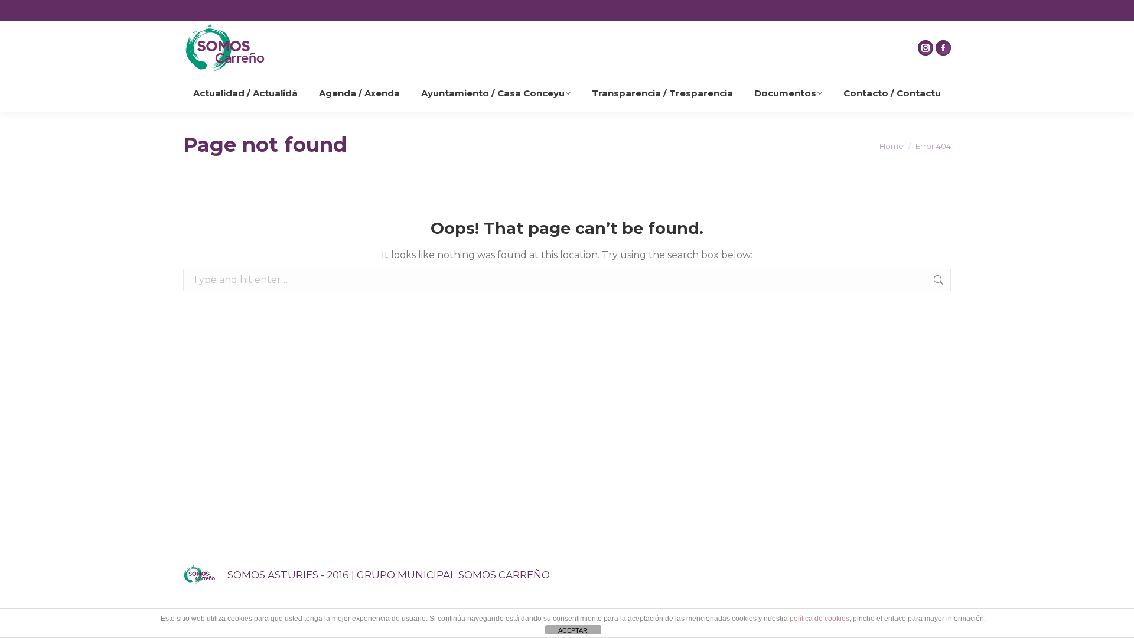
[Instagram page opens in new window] (925, 48)
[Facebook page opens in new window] (943, 48)
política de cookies (819, 618)
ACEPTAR (573, 630)
